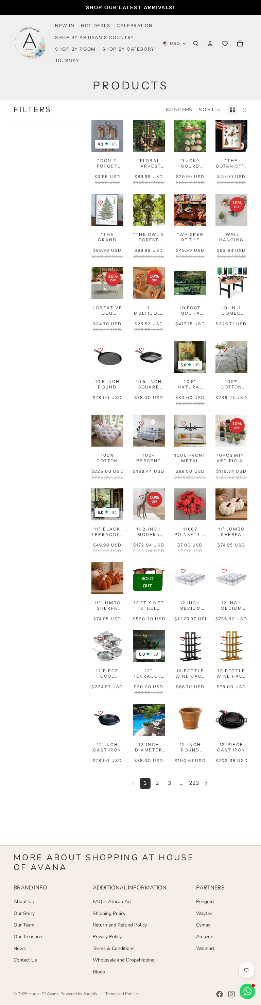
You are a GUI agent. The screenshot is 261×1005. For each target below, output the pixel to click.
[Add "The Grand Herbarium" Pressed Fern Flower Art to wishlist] (100, 202)
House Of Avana (43, 994)
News (20, 948)
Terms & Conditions (114, 948)
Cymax (203, 925)
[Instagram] (231, 994)
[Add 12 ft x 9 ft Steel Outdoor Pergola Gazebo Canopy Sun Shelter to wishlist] (141, 571)
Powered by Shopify (78, 994)
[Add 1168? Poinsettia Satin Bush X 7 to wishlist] (183, 497)
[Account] (210, 43)
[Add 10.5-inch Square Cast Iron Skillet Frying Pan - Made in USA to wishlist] (141, 349)
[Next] (206, 783)
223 (194, 783)
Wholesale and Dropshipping (124, 960)
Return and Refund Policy (120, 925)
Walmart (205, 948)
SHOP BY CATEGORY (128, 49)
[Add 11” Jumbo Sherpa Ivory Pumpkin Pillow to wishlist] (224, 497)
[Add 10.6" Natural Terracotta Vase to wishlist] (183, 349)
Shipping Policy (109, 913)
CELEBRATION (135, 25)
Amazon (204, 936)
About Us (24, 901)
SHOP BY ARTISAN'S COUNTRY (94, 37)
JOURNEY (67, 60)
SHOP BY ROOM (75, 49)
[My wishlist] (225, 43)
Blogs (99, 972)
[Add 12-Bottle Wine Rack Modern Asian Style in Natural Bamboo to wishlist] (224, 639)
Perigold (205, 901)
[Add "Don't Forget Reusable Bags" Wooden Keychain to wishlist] (100, 128)
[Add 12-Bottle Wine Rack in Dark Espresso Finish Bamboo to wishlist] (183, 639)
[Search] (195, 43)
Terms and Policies (122, 994)
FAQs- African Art (112, 901)
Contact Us (25, 960)
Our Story (24, 913)
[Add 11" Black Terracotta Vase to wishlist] (100, 497)
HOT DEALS (95, 25)
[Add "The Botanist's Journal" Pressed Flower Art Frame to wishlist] (224, 128)
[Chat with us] (247, 991)
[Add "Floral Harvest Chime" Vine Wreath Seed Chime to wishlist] (141, 128)
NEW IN (64, 25)
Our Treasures (29, 936)
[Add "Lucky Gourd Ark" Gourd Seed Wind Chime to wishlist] (183, 128)
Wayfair (204, 913)
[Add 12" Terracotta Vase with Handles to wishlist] (141, 639)
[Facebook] (219, 994)
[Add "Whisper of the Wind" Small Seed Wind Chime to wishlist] (183, 202)
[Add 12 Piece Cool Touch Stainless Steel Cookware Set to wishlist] (100, 639)
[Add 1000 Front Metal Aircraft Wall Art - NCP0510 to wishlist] (183, 423)
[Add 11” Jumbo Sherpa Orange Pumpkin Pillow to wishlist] (100, 571)
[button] (210, 109)
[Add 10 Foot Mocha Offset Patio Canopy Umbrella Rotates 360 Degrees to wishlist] (183, 276)
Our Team (24, 925)
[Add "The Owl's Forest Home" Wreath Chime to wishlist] (141, 202)
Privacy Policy (107, 936)
